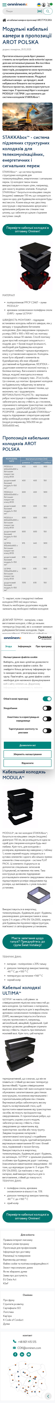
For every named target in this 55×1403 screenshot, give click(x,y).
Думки (6, 1323)
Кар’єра (7, 1316)
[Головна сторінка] (4, 20)
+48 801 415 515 (27, 1342)
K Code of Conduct (13, 1320)
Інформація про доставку (16, 1251)
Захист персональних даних (18, 1267)
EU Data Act (9, 1279)
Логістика (8, 1312)
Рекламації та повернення (16, 1255)
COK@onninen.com (29, 1348)
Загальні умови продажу (16, 1244)
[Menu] (4, 4)
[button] (48, 1396)
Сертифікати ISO (12, 1308)
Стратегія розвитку (13, 1304)
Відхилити (27, 763)
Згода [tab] (8, 646)
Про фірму (9, 1300)
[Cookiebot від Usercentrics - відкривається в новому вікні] (38, 638)
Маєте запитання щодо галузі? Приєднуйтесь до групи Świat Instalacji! (27, 941)
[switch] (47, 708)
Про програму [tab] (43, 646)
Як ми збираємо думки (15, 1271)
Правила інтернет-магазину (18, 1240)
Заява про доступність (15, 1275)
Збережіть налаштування (27, 754)
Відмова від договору (15, 1259)
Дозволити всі (28, 745)
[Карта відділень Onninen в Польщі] (27, 1397)
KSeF (5, 1283)
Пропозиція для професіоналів (19, 1247)
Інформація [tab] (24, 646)
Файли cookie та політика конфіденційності (25, 1263)
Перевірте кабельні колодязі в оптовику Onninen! (27, 229)
